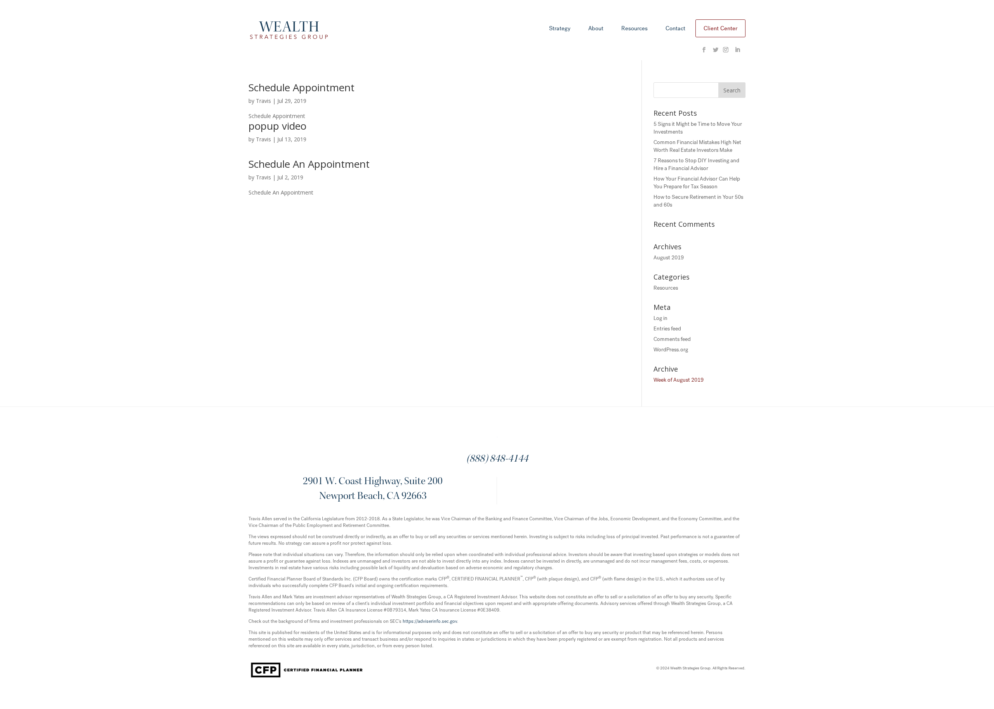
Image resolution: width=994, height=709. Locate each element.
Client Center (720, 28)
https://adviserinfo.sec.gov (430, 621)
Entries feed (667, 328)
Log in (660, 318)
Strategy (559, 29)
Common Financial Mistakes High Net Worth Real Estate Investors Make (697, 146)
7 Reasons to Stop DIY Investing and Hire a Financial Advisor (696, 164)
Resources (634, 29)
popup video (277, 126)
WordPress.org (670, 349)
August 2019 (668, 257)
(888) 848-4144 (497, 459)
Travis (263, 100)
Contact (675, 29)
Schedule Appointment (301, 87)
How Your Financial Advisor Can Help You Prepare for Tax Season (696, 182)
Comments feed (672, 339)
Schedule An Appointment (309, 164)
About (595, 29)
